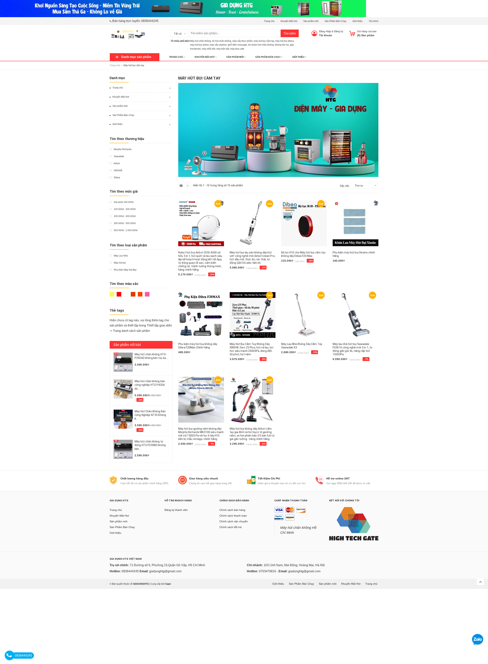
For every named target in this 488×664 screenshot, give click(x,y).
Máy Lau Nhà (120, 255)
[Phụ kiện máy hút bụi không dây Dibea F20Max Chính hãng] (201, 314)
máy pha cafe (237, 48)
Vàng (112, 296)
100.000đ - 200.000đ (124, 209)
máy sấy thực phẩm (242, 41)
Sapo (168, 584)
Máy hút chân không (200, 41)
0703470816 (267, 571)
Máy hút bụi (119, 262)
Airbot (116, 163)
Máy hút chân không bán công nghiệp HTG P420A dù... (150, 385)
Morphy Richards (122, 149)
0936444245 (149, 21)
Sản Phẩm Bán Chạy (335, 21)
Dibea (116, 177)
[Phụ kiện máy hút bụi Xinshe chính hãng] (355, 223)
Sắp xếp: (345, 185)
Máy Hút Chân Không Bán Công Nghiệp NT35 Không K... (150, 415)
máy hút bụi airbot (199, 44)
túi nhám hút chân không (261, 44)
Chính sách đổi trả (230, 527)
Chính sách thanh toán (233, 515)
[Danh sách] (187, 185)
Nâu (133, 296)
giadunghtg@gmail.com (165, 571)
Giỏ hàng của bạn (366, 31)
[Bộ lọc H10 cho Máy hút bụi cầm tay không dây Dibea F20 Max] (304, 223)
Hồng (147, 296)
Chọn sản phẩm (344, 267)
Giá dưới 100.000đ (123, 202)
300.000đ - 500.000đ (124, 223)
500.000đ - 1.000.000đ (125, 230)
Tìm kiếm (289, 33)
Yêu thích (373, 21)
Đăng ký (338, 31)
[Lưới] (181, 185)
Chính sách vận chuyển (233, 521)
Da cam (140, 296)
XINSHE (117, 170)
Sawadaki (118, 156)
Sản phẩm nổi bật (127, 345)
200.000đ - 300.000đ (124, 216)
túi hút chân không (221, 41)
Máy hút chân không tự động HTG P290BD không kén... (150, 445)
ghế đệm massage (237, 44)
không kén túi (282, 44)
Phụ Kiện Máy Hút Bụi (124, 269)
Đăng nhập (325, 31)
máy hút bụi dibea (284, 41)
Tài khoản (325, 35)
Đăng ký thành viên (176, 509)
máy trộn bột (222, 48)
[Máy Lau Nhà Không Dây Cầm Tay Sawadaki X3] (304, 314)
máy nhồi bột (208, 48)
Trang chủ (269, 21)
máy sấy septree (218, 44)
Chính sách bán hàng (232, 509)
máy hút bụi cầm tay (264, 41)
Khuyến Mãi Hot (289, 21)
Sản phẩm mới (311, 21)
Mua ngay (186, 281)
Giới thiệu (357, 21)
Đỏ (119, 296)
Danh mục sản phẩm (136, 57)
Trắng (126, 296)
